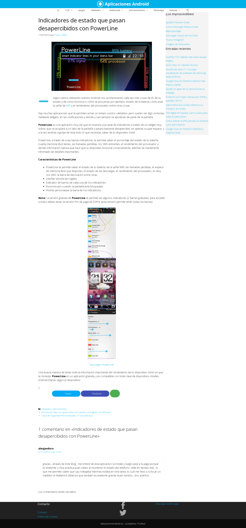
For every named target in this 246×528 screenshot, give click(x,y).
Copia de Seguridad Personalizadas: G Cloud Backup (67, 415)
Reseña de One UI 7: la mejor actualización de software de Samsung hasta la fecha (186, 73)
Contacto (42, 512)
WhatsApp (159, 10)
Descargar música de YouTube (182, 35)
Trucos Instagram (175, 39)
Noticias (173, 10)
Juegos (81, 10)
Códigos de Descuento (178, 44)
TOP (67, 10)
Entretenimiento (137, 10)
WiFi (68, 105)
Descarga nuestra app (167, 503)
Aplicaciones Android (127, 4)
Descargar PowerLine (101, 364)
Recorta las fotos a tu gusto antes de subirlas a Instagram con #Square (76, 412)
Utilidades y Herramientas (53, 409)
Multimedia (114, 10)
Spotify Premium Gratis (178, 22)
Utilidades (96, 10)
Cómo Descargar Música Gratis (182, 26)
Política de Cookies (47, 516)
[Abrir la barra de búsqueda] (187, 10)
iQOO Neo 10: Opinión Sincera (182, 65)
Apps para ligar (173, 31)
